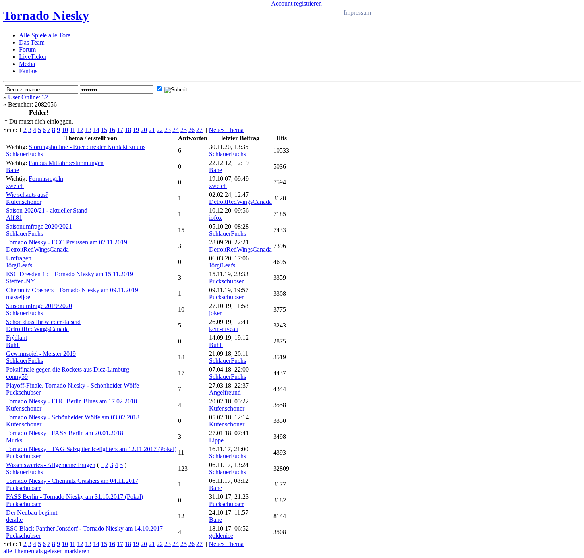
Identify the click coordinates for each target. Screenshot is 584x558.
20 (144, 129)
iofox (215, 217)
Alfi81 (14, 217)
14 (96, 129)
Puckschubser (226, 281)
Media (27, 63)
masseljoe (18, 297)
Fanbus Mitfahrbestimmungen (66, 162)
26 (191, 129)
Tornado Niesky (46, 15)
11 (72, 129)
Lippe (216, 440)
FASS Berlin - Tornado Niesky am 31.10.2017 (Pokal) (74, 496)
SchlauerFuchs (24, 154)
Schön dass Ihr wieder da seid (43, 321)
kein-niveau (223, 329)
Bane (12, 170)
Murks (14, 440)
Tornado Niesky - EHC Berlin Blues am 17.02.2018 (71, 401)
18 (128, 129)
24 (175, 129)
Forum (27, 49)
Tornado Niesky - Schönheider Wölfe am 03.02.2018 (72, 417)
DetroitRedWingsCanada (240, 201)
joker (215, 313)
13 (88, 129)
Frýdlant (16, 337)
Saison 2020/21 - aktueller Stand (46, 210)
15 (104, 129)
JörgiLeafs (19, 265)
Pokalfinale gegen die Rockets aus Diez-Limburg (67, 369)
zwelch (15, 185)
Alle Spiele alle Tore (44, 35)
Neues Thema (226, 129)
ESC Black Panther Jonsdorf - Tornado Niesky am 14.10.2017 (84, 528)
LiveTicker (32, 56)
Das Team (31, 42)
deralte (14, 519)
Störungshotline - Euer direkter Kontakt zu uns (87, 146)
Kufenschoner (23, 201)
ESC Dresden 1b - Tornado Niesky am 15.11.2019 (69, 274)
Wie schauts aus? (27, 194)
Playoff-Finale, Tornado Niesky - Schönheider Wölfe (72, 385)
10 (65, 129)
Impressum (357, 12)
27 (199, 129)
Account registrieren (296, 3)
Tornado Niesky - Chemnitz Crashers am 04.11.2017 (72, 480)
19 (136, 129)
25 (183, 129)
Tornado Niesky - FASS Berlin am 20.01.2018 (64, 433)
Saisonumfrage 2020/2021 (39, 226)
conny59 (17, 376)
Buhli (13, 344)
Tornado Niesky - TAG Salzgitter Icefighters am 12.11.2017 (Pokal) (91, 449)
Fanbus (28, 71)
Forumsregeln (46, 178)
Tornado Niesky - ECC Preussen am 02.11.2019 (66, 242)
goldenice (221, 535)
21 (152, 129)
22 (160, 129)
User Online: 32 (28, 97)
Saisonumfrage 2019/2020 (39, 305)
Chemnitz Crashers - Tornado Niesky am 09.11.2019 (72, 290)
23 (167, 129)
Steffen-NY (20, 281)
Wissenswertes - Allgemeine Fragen (50, 464)
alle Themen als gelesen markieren (46, 551)
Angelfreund (225, 392)
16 (112, 129)
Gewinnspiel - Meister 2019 (41, 353)
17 (120, 129)
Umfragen (18, 258)
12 (80, 129)
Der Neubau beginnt (31, 512)
